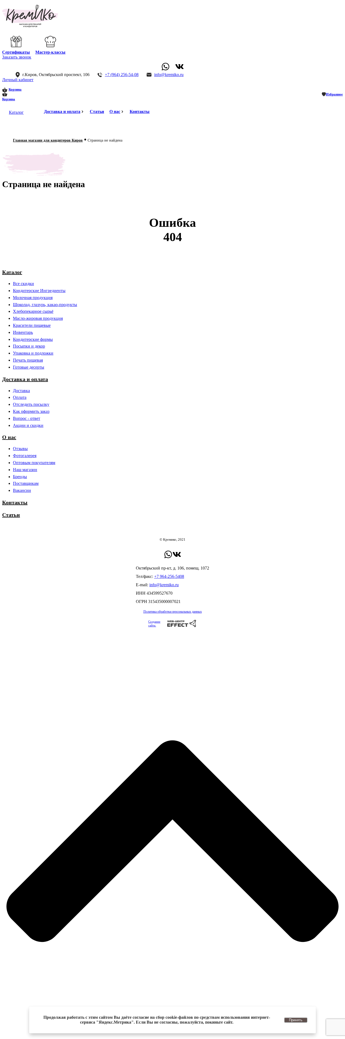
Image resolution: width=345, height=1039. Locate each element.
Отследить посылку (31, 404)
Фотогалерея (24, 455)
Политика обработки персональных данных (172, 611)
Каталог (16, 112)
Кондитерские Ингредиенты (39, 290)
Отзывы (20, 448)
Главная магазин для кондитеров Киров (48, 140)
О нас (114, 111)
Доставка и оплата (62, 111)
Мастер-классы (50, 52)
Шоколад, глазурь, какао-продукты (45, 304)
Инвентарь (23, 332)
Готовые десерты (28, 367)
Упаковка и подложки (33, 353)
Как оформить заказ (31, 411)
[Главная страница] (30, 26)
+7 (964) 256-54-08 (122, 74)
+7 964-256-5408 (169, 576)
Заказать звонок (16, 57)
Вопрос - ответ (26, 418)
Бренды (20, 476)
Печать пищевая (28, 360)
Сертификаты (16, 52)
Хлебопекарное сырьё (33, 311)
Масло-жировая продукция (38, 318)
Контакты (140, 111)
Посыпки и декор (29, 346)
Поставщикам (26, 483)
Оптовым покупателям (34, 462)
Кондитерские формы (33, 339)
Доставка (21, 390)
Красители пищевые (32, 325)
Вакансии (22, 490)
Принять (295, 1020)
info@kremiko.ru (169, 74)
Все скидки (23, 283)
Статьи (97, 111)
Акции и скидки (28, 425)
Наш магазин (25, 469)
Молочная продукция (33, 297)
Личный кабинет (17, 79)
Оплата (19, 397)
